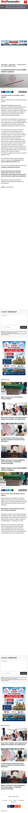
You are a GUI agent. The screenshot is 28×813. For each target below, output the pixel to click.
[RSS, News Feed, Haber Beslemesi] (19, 806)
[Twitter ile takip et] (12, 806)
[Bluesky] (6, 92)
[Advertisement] (14, 24)
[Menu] (25, 2)
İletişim (15, 800)
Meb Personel (12, 64)
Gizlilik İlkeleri (21, 800)
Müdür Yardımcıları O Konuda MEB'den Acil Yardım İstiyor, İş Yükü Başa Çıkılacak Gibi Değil (16, 6)
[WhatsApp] (10, 92)
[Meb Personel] (10, 2)
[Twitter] (4, 92)
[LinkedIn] (8, 92)
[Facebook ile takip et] (9, 806)
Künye (10, 800)
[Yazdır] (19, 92)
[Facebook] (2, 92)
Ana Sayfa (5, 64)
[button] (21, 92)
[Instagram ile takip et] (15, 806)
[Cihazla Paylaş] (12, 92)
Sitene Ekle (13, 802)
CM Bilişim (5, 811)
